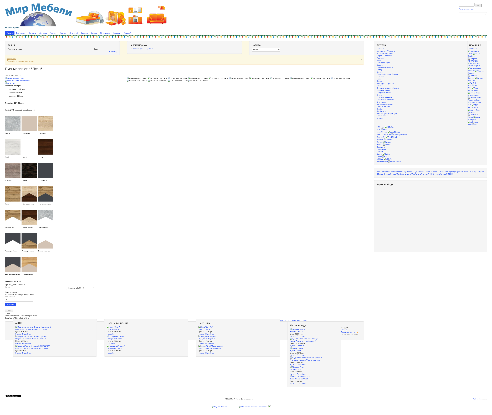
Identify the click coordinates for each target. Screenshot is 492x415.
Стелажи (380, 76)
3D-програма (105, 33)
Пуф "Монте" (419, 171)
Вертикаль (381, 147)
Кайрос (380, 154)
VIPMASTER (473, 61)
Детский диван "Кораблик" (143, 48)
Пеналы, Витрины (383, 106)
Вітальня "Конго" (296, 331)
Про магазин (21, 33)
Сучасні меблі (382, 149)
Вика (470, 88)
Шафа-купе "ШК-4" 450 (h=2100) (463, 171)
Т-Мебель (381, 127)
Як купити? (73, 33)
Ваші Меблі (381, 137)
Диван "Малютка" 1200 (299, 379)
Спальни (380, 65)
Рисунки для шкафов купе (387, 113)
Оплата (94, 33)
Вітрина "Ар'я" (410, 174)
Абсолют (471, 70)
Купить (18, 334)
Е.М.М (379, 156)
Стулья (379, 95)
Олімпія (380, 151)
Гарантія (63, 33)
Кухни (379, 85)
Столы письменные (384, 97)
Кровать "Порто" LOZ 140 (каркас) (438, 171)
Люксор (380, 142)
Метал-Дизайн (382, 161)
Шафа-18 (380, 171)
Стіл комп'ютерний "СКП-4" (443, 174)
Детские (380, 81)
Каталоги (116, 33)
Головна (10, 33)
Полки (379, 79)
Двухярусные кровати (385, 83)
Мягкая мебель (382, 116)
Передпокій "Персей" (115, 348)
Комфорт (471, 56)
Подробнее (26, 334)
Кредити (84, 33)
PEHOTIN (471, 80)
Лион (470, 124)
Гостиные (380, 48)
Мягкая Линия (473, 90)
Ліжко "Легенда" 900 (424, 174)
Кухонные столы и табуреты (388, 88)
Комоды (380, 69)
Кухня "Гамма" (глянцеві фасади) (303, 341)
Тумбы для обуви (383, 62)
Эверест (471, 78)
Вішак (379, 60)
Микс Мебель (382, 132)
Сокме (470, 53)
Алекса (380, 144)
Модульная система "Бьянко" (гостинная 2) (32, 329)
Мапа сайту (128, 33)
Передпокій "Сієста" (114, 338)
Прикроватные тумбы (385, 67)
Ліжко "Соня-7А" (113, 329)
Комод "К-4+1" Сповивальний (209, 348)
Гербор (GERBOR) (384, 134)
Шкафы (379, 109)
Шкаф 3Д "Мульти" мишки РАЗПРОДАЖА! (31, 348)
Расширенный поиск (466, 9)
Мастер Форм (473, 107)
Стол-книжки (381, 102)
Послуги (53, 33)
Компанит (471, 73)
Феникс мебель (474, 100)
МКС (470, 85)
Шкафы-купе (381, 111)
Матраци (380, 118)
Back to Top (477, 399)
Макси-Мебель (473, 95)
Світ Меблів (472, 48)
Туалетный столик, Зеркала (387, 74)
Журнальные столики (385, 104)
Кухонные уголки (383, 90)
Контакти (32, 33)
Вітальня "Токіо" (296, 369)
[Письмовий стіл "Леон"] (137, 78)
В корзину (113, 51)
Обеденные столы (384, 92)
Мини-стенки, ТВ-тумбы (386, 51)
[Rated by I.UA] (274, 406)
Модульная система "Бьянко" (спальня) (30, 338)
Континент (472, 112)
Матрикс (380, 139)
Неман (470, 117)
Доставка (43, 33)
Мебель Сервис (474, 65)
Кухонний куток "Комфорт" (394, 174)
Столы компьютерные (385, 99)
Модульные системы (385, 53)
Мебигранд (472, 119)
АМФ (470, 104)
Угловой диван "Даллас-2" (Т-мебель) (398, 171)
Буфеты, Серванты (384, 55)
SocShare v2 (484, 399)
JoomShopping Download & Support (293, 320)
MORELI (380, 159)
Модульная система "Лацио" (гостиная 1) (306, 360)
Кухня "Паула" (295, 350)
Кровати (380, 72)
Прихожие (380, 58)
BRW (379, 129)
